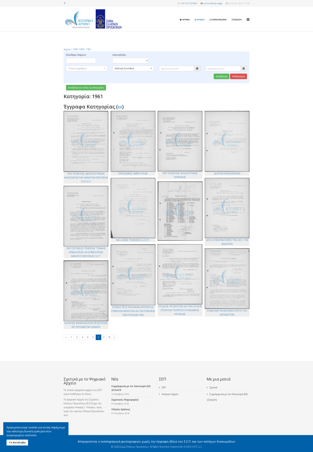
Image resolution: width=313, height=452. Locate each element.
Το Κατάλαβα (17, 442)
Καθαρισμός (238, 76)
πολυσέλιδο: (119, 54)
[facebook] (64, 3)
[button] (87, 68)
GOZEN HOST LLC (192, 446)
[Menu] (248, 17)
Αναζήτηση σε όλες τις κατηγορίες (86, 87)
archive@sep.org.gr (213, 3)
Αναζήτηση (221, 76)
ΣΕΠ (163, 387)
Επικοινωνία (219, 19)
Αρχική (186, 19)
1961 (88, 49)
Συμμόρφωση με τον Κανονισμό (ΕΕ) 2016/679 (227, 397)
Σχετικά (213, 387)
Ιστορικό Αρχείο (169, 394)
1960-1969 (78, 49)
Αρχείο (200, 19)
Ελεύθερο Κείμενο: (76, 54)
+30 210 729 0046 (189, 3)
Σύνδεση (237, 19)
